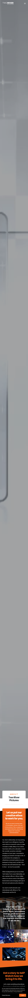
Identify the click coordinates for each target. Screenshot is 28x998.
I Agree (22, 995)
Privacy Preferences (6, 995)
